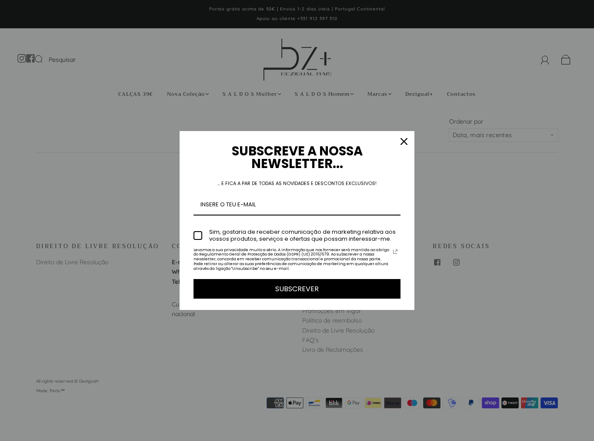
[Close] (404, 141)
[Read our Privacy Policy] (395, 251)
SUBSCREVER (297, 289)
